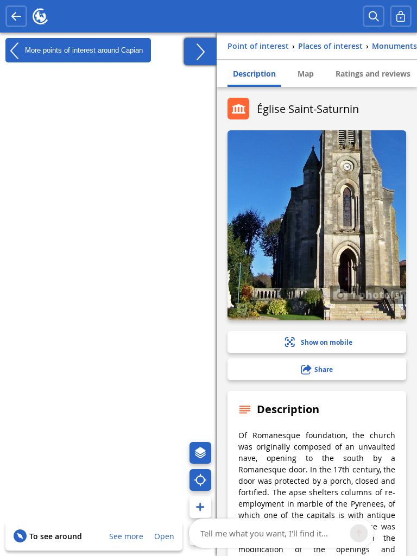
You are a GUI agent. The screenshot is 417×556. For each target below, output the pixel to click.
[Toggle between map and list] (200, 51)
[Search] (373, 16)
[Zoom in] (200, 507)
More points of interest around (83, 50)
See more (126, 536)
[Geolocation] (200, 480)
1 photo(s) (375, 294)
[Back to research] (16, 16)
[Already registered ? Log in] (401, 16)
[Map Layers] (200, 453)
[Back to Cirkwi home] (40, 16)
